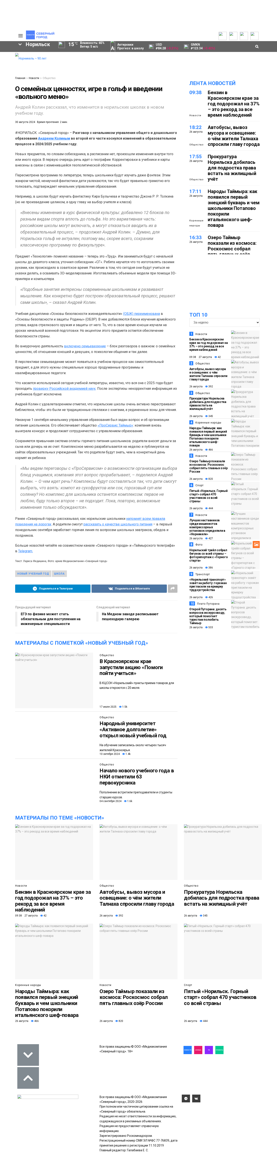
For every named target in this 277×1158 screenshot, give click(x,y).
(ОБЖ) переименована (141, 314)
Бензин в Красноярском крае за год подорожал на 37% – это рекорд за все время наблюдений (233, 104)
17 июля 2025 (108, 706)
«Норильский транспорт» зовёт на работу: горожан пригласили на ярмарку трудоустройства (208, 585)
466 (210, 449)
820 (210, 478)
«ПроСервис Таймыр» (115, 425)
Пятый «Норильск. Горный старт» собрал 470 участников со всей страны (208, 496)
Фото (199, 544)
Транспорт (202, 574)
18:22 (195, 127)
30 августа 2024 (25, 122)
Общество (49, 78)
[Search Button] (5, 133)
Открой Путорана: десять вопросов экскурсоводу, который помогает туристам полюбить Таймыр (207, 616)
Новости (34, 78)
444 (210, 508)
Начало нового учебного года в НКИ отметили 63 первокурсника (137, 777)
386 (210, 567)
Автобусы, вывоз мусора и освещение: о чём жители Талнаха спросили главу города (234, 136)
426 (210, 597)
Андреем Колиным (54, 138)
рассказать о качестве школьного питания (118, 524)
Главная (20, 78)
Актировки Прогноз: (130, 46)
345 (210, 416)
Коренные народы (196, 223)
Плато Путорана (208, 603)
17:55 (195, 156)
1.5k (124, 706)
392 (210, 386)
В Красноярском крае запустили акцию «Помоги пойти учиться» (131, 667)
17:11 (195, 191)
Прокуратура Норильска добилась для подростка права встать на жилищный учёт (232, 168)
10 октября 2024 (110, 753)
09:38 (195, 92)
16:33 (195, 237)
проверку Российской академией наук (64, 389)
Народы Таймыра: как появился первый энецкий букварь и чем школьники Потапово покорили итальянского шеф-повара (233, 208)
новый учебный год (33, 573)
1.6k (129, 801)
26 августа (196, 386)
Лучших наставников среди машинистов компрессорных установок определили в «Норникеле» (207, 527)
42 (219, 357)
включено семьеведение (85, 346)
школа (59, 573)
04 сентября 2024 (110, 801)
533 (210, 627)
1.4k (127, 753)
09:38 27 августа (200, 357)
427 (210, 538)
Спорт (199, 485)
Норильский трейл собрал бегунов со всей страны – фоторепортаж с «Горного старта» (208, 555)
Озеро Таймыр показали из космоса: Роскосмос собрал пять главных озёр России (232, 249)
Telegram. (25, 551)
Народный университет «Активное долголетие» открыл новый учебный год (133, 729)
